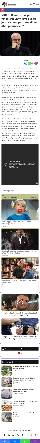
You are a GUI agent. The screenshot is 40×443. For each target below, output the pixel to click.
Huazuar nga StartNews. (9, 191)
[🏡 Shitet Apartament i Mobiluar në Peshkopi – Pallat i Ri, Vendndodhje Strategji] (6, 382)
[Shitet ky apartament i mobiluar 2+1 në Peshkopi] (6, 417)
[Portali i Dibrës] (8, 4)
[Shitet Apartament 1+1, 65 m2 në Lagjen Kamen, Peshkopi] (6, 405)
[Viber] (36, 63)
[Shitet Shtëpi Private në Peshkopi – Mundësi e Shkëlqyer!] (6, 394)
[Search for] (31, 5)
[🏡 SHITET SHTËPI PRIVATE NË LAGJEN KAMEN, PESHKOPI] (6, 371)
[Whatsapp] (29, 63)
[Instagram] (33, 63)
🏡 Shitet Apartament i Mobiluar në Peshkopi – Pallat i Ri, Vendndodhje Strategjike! (24, 380)
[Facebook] (25, 63)
